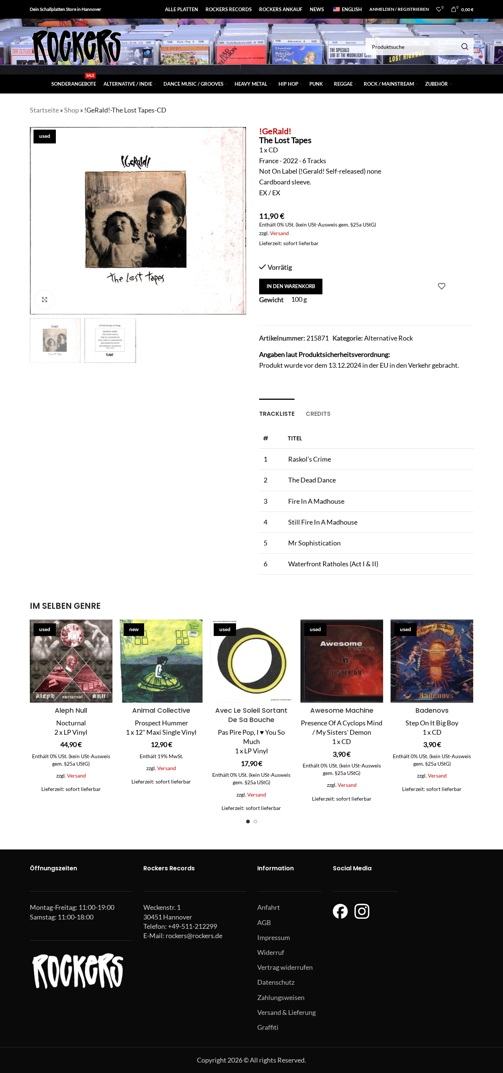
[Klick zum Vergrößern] (44, 299)
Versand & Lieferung (286, 1012)
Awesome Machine (341, 710)
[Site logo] (76, 46)
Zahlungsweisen (281, 997)
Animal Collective (161, 710)
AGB (264, 922)
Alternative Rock (388, 338)
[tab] (277, 410)
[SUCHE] (465, 46)
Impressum (273, 937)
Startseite (44, 110)
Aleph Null (71, 710)
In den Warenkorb (291, 286)
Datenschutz (276, 982)
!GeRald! (275, 131)
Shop (71, 110)
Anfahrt (268, 907)
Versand (279, 233)
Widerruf (270, 952)
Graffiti (267, 1027)
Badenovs (432, 710)
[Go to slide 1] (248, 821)
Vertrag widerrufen (285, 967)
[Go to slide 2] (255, 821)
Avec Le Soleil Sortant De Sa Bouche (251, 715)
